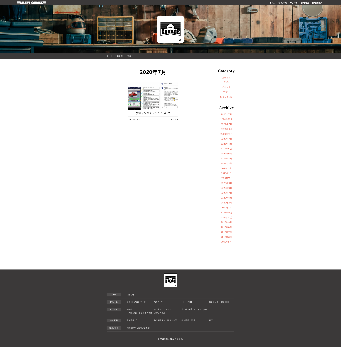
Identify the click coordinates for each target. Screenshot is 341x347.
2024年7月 (226, 124)
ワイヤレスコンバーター (137, 302)
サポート (294, 2)
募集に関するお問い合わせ (138, 328)
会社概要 (305, 2)
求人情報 (130, 320)
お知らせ (226, 77)
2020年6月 (226, 197)
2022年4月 (226, 158)
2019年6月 (226, 237)
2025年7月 (226, 114)
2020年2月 (226, 202)
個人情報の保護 (188, 320)
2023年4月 (226, 143)
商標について (214, 320)
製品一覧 (282, 2)
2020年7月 (226, 193)
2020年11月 (226, 178)
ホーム (272, 2)
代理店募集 (317, 2)
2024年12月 (226, 119)
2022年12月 (226, 148)
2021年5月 (226, 168)
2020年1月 (226, 207)
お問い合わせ (160, 313)
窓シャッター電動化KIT (219, 302)
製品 (226, 82)
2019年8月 (226, 227)
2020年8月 (226, 188)
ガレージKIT (186, 302)
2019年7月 (226, 232)
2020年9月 (226, 183)
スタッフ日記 (226, 97)
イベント (226, 87)
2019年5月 (226, 242)
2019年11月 (226, 212)
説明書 (129, 309)
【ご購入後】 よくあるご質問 (139, 313)
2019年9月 (226, 222)
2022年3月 (226, 163)
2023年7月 (226, 139)
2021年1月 (226, 173)
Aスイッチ (158, 302)
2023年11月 (226, 134)
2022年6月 (226, 153)
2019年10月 (226, 217)
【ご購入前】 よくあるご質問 (194, 309)
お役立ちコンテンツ (162, 309)
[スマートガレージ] (31, 2)
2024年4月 (226, 129)
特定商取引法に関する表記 (165, 320)
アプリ (226, 92)
